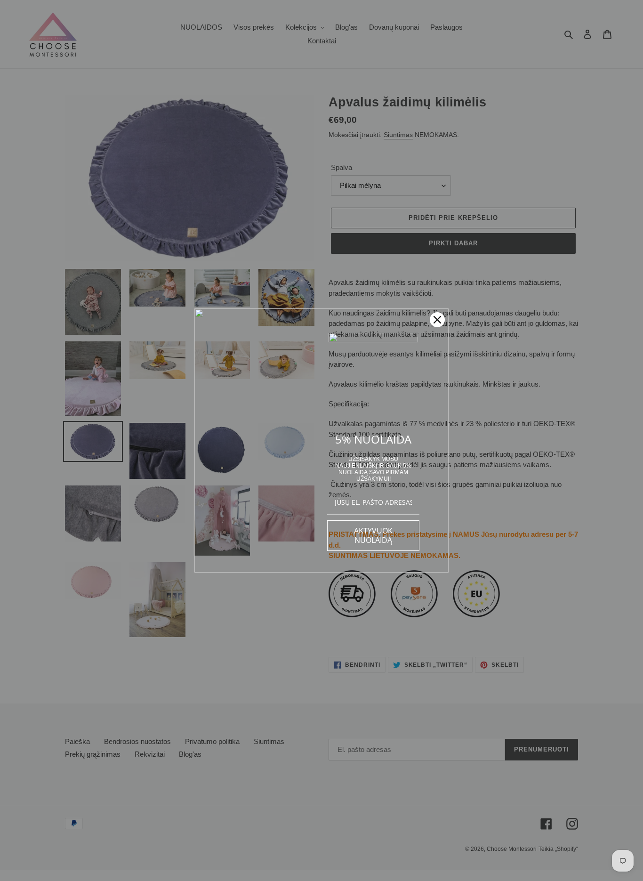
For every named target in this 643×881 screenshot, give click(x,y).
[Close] (437, 319)
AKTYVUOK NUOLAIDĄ (373, 535)
